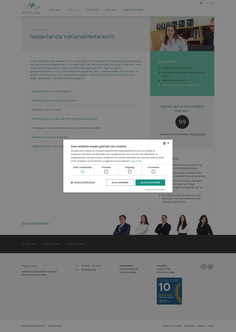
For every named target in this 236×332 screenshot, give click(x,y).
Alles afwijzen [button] (120, 182)
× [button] (168, 143)
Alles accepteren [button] (150, 182)
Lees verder (136, 160)
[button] (83, 182)
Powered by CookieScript (155, 189)
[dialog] (118, 166)
